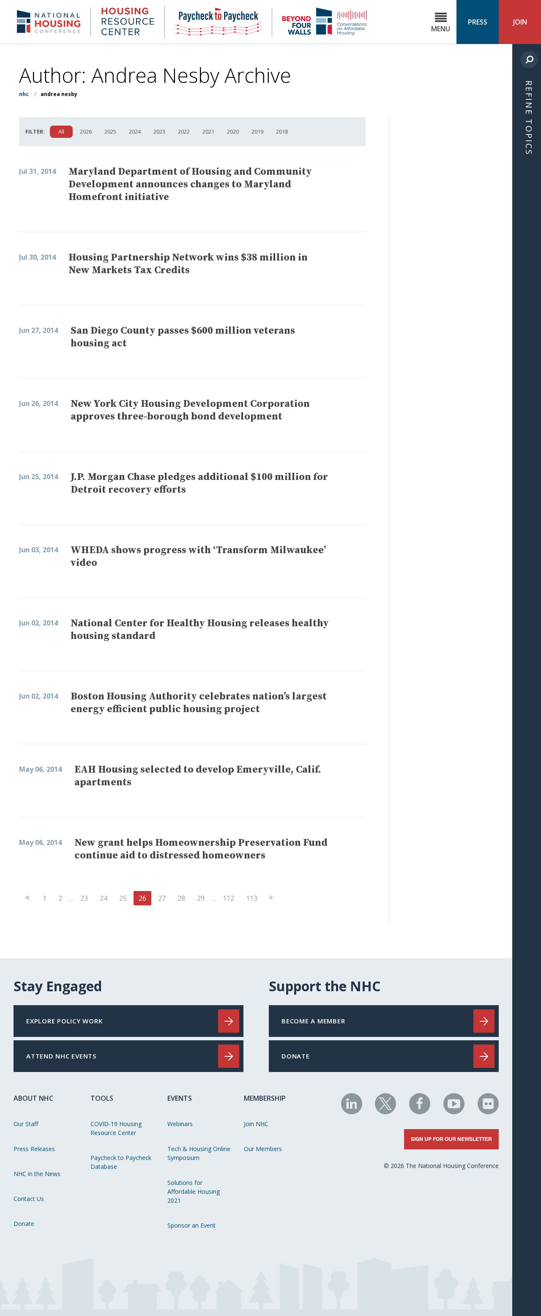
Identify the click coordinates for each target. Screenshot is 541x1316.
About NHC (33, 1098)
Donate (24, 1224)
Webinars (180, 1124)
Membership (265, 1098)
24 (103, 898)
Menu (440, 28)
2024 (135, 131)
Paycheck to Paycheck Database (120, 1162)
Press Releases (34, 1149)
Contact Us (29, 1199)
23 (84, 898)
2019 (257, 131)
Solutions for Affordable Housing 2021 (193, 1191)
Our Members (263, 1149)
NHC (24, 94)
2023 (159, 131)
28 (181, 898)
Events (179, 1098)
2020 (233, 131)
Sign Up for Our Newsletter (451, 1139)
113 (251, 898)
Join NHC (256, 1124)
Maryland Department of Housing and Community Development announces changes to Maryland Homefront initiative (190, 184)
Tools (101, 1098)
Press (477, 22)
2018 (282, 131)
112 (228, 898)
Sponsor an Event (191, 1225)
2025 (110, 131)
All (61, 131)
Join (520, 22)
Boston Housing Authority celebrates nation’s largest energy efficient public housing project (199, 703)
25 (123, 898)
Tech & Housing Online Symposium (198, 1153)
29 (201, 898)
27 (162, 898)
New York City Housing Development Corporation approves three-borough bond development (190, 410)
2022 (184, 131)
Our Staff (26, 1124)
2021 (208, 131)
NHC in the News (37, 1174)
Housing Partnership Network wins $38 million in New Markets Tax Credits (188, 264)
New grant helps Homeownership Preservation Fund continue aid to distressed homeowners (201, 849)
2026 (86, 131)
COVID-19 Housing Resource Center (116, 1128)
